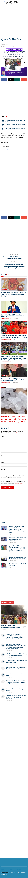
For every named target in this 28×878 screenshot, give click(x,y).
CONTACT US (18, 870)
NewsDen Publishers (6, 43)
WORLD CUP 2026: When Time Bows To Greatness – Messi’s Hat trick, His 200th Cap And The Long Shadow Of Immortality (13, 358)
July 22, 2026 (15, 318)
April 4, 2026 (15, 382)
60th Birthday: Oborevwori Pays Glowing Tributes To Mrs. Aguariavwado (17, 539)
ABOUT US (9, 870)
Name (3, 456)
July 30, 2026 (15, 298)
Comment (4, 436)
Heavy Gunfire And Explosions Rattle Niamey (10, 627)
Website (3, 469)
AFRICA (4, 289)
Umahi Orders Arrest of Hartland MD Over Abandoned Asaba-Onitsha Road (15, 668)
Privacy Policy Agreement (8, 481)
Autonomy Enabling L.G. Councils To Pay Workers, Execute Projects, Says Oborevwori (16, 697)
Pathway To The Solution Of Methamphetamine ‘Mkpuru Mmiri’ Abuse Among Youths (13, 419)
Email (3, 462)
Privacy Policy (18, 483)
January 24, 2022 (4, 44)
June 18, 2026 (15, 361)
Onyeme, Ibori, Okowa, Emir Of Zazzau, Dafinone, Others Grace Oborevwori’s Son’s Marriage (16, 682)
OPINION (3, 46)
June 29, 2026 (15, 339)
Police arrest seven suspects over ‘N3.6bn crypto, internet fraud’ (17, 558)
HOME (3, 870)
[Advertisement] (14, 20)
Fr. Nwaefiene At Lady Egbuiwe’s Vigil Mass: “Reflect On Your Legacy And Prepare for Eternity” (13, 294)
